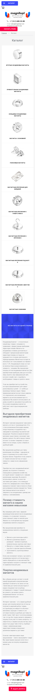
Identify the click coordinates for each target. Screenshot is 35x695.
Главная (4, 33)
